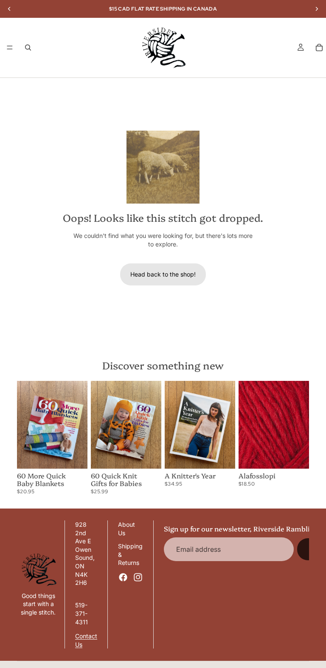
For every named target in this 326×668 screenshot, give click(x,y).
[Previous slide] (26, 425)
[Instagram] (138, 577)
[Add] (74, 456)
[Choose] (296, 456)
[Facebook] (123, 577)
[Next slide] (78, 425)
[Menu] (10, 47)
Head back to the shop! (163, 274)
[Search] (28, 47)
